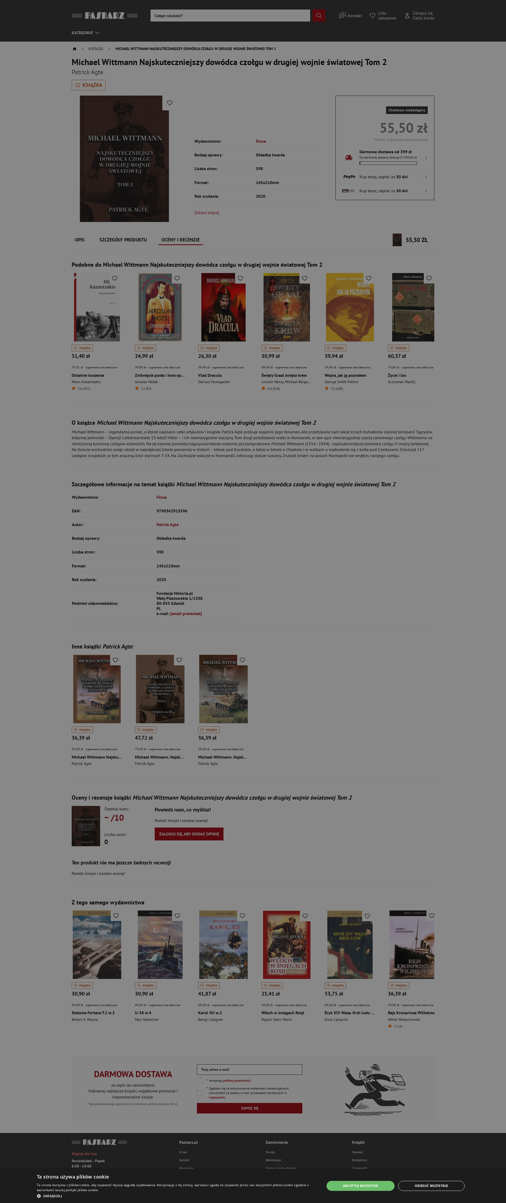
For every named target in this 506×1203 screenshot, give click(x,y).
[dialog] (253, 1186)
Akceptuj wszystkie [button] (360, 1186)
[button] (176, 1196)
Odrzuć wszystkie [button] (431, 1186)
